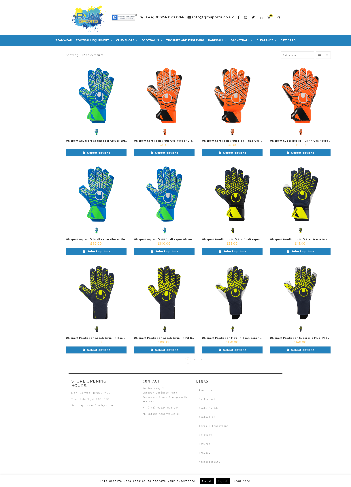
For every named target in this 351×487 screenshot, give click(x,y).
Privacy (204, 453)
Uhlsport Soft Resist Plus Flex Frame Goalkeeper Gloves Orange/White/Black (256, 140)
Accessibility (209, 461)
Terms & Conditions (214, 426)
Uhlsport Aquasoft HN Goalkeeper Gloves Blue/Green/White (176, 239)
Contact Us (207, 417)
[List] (327, 55)
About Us (205, 390)
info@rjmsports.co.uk (213, 17)
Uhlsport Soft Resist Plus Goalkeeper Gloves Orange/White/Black (180, 140)
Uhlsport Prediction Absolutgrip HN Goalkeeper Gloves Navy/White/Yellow (118, 338)
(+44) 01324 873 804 (164, 17)
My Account (207, 399)
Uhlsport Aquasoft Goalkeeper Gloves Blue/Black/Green (106, 140)
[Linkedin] (261, 17)
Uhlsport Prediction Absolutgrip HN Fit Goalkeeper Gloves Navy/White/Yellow (189, 338)
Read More (242, 481)
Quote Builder (209, 408)
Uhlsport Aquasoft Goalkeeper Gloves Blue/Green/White (106, 239)
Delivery (205, 435)
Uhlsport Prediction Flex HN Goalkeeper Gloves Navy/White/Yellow (249, 338)
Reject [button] (223, 481)
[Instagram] (245, 17)
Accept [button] (207, 481)
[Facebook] (239, 17)
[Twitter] (253, 17)
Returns (204, 444)
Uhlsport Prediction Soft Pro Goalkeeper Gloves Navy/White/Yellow (250, 239)
